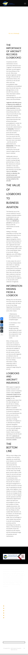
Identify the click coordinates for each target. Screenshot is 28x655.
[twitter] (6, 642)
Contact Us (7, 617)
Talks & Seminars (9, 610)
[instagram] (8, 642)
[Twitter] (1, 321)
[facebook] (3, 642)
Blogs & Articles (9, 608)
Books (6, 615)
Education (7, 613)
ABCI (22, 648)
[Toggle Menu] (25, 3)
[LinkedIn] (1, 325)
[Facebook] (1, 318)
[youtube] (11, 642)
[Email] (1, 328)
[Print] (1, 331)
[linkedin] (13, 642)
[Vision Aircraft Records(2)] (14, 554)
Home (6, 606)
